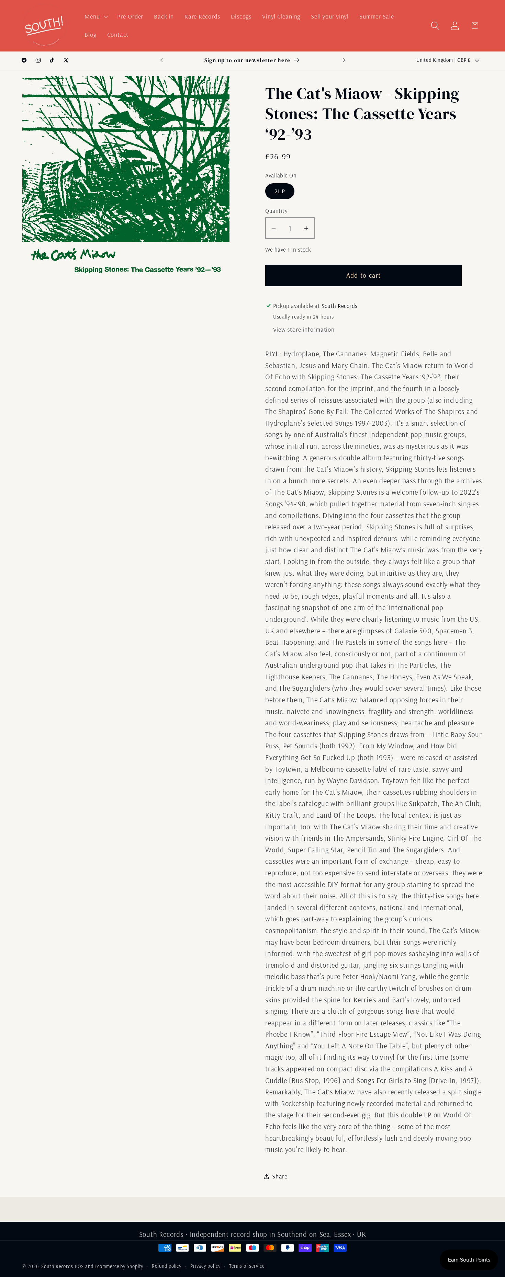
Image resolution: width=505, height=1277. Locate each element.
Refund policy (166, 1266)
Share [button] (280, 1176)
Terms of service (247, 1266)
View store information (304, 329)
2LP (279, 191)
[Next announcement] (343, 60)
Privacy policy (205, 1266)
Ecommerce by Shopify (118, 1266)
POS (79, 1266)
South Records (57, 1266)
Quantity (276, 210)
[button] (95, 16)
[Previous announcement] (161, 60)
